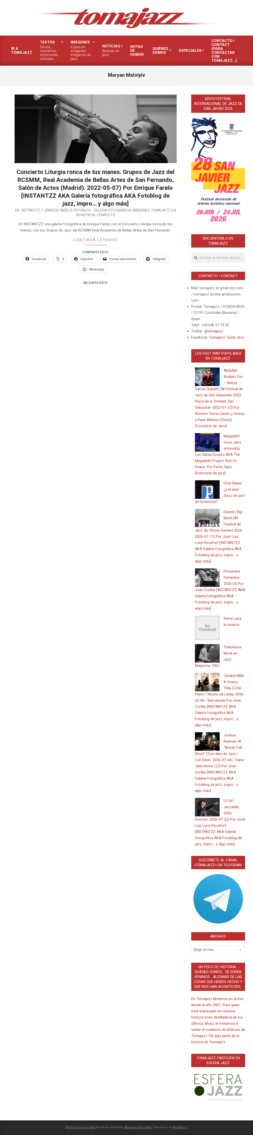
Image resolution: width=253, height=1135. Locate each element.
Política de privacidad (80, 1127)
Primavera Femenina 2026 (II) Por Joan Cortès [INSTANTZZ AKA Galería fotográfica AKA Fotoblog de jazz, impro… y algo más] (220, 590)
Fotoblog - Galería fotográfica (102, 210)
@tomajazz (213, 331)
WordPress (180, 1127)
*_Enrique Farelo (57, 210)
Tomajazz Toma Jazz (226, 337)
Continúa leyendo (95, 240)
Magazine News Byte (138, 1127)
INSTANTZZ (30, 210)
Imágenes (141, 210)
